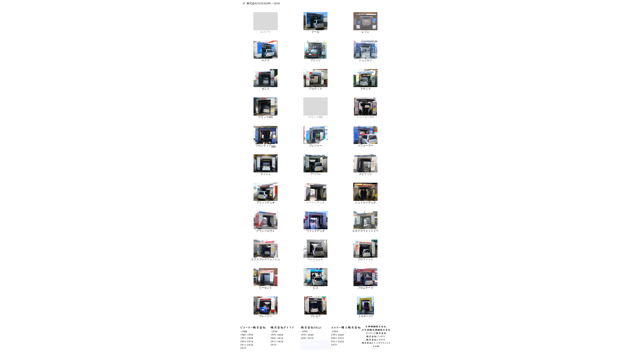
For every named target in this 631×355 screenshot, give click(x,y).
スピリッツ (365, 174)
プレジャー (315, 145)
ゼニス (265, 88)
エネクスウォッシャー (365, 230)
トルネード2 (365, 316)
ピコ (315, 287)
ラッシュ (265, 174)
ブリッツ (315, 60)
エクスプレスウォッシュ (265, 259)
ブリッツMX (265, 117)
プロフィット (365, 259)
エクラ (265, 60)
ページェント (315, 259)
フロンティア (263, 145)
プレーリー (265, 316)
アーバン (315, 174)
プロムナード (365, 287)
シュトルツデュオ (365, 202)
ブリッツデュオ (265, 202)
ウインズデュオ (315, 230)
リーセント (265, 287)
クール (315, 31)
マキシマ (365, 88)
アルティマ (315, 88)
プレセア (315, 316)
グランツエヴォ (265, 230)
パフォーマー (365, 145)
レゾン (365, 31)
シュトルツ (365, 60)
